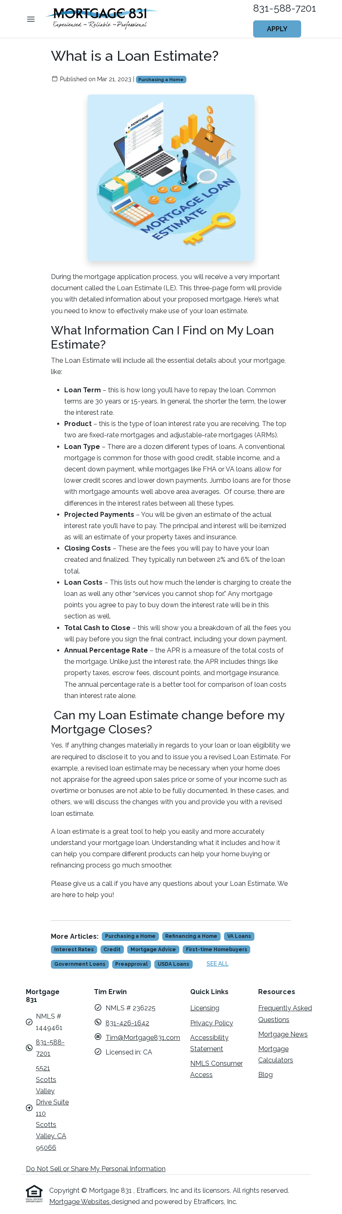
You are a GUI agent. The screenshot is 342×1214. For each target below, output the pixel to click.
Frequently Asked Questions (285, 1013)
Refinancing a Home (191, 936)
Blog (265, 1075)
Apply (277, 29)
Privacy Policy (211, 1023)
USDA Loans (173, 964)
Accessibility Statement (209, 1043)
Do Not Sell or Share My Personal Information (96, 1169)
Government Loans (80, 964)
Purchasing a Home (161, 79)
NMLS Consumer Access (216, 1069)
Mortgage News (283, 1034)
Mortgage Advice (153, 949)
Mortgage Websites (80, 1202)
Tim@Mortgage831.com (143, 1038)
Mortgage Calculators (275, 1054)
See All (217, 963)
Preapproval (131, 964)
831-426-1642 (127, 1023)
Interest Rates (74, 949)
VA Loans (239, 936)
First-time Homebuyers (216, 949)
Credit (112, 949)
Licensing (204, 1008)
